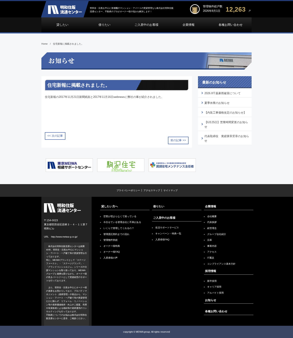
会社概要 (212, 216)
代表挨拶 (212, 222)
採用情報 (210, 271)
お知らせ (210, 300)
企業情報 (189, 24)
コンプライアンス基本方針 (221, 263)
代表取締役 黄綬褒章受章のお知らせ (226, 138)
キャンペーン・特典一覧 (168, 233)
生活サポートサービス (167, 227)
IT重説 (210, 257)
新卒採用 (212, 281)
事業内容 (212, 246)
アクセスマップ (151, 190)
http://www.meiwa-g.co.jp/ (64, 236)
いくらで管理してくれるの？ (118, 228)
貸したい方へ (109, 206)
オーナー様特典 (111, 246)
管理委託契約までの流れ (116, 234)
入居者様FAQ (162, 239)
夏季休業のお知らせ (217, 103)
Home (44, 43)
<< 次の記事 (55, 135)
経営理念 (212, 228)
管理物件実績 (110, 240)
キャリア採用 (214, 286)
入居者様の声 (110, 257)
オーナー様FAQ (111, 251)
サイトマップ (170, 190)
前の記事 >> (178, 140)
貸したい (62, 24)
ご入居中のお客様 (146, 24)
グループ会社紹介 (216, 234)
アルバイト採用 (215, 292)
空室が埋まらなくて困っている (119, 216)
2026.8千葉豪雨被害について (222, 93)
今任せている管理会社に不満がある (122, 222)
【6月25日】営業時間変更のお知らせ (226, 124)
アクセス (212, 251)
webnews (119, 97)
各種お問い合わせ (231, 24)
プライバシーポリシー (128, 190)
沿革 (209, 240)
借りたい (104, 24)
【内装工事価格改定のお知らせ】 (225, 112)
